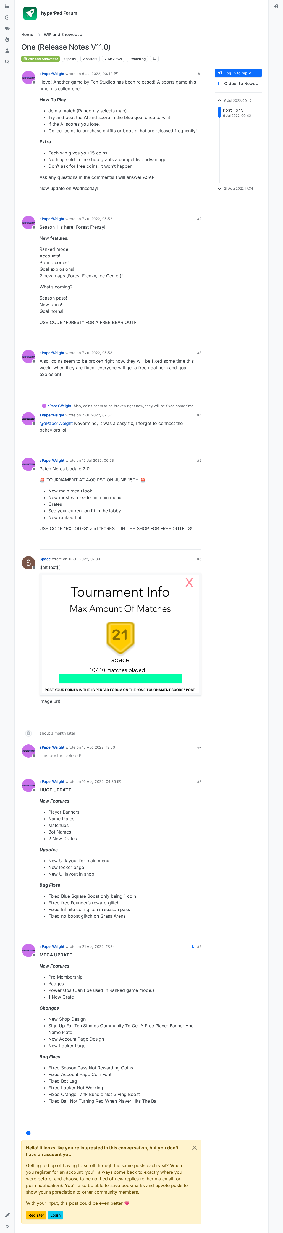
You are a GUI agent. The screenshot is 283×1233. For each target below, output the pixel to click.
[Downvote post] (197, 202)
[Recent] (7, 17)
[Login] (276, 6)
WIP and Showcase (42, 59)
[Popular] (7, 39)
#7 (199, 747)
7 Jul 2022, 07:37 (97, 415)
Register (36, 1215)
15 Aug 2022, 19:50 (98, 747)
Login (55, 1215)
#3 (199, 352)
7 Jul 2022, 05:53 (97, 352)
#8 (199, 781)
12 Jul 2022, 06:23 (98, 460)
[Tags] (7, 28)
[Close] (194, 1147)
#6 (199, 559)
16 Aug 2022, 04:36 (99, 781)
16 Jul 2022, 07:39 (84, 559)
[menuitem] (276, 6)
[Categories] (7, 6)
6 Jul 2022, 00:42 (97, 73)
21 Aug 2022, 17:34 (98, 946)
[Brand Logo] (30, 13)
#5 (199, 460)
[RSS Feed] (154, 59)
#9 (199, 946)
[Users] (7, 51)
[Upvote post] (178, 202)
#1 (199, 73)
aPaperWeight (52, 73)
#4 (199, 415)
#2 (199, 218)
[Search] (7, 62)
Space (45, 559)
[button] (7, 1215)
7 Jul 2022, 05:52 (97, 218)
